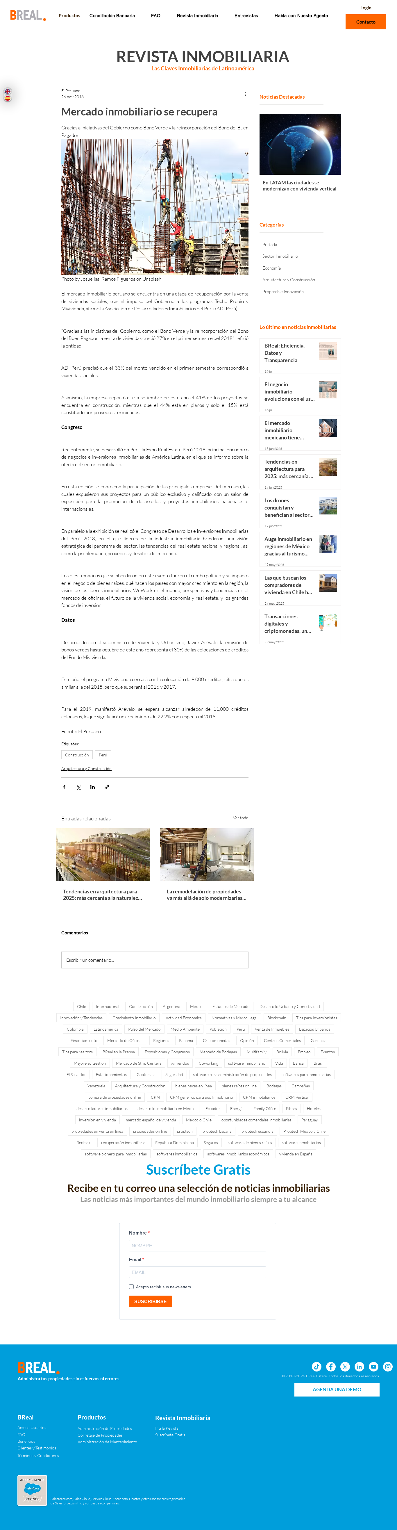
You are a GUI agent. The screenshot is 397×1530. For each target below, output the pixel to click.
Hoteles (314, 1108)
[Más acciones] (245, 93)
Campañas (301, 1085)
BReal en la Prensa (119, 1051)
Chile (81, 1006)
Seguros (211, 1142)
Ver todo (240, 817)
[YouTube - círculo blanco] (373, 1367)
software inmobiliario (246, 1063)
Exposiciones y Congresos (167, 1051)
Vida (279, 1063)
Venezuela (96, 1085)
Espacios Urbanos (314, 1029)
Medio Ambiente (185, 1029)
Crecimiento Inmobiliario (134, 1017)
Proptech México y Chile (304, 1131)
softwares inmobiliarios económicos (238, 1153)
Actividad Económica (184, 1017)
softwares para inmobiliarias (306, 1074)
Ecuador (212, 1108)
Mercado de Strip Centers (138, 1063)
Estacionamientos (111, 1074)
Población (218, 1029)
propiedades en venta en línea (97, 1131)
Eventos (328, 1051)
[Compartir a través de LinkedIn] (92, 787)
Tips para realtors (77, 1051)
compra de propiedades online (115, 1097)
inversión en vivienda (97, 1119)
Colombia (75, 1029)
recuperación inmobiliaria (123, 1142)
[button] (155, 15)
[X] (345, 1367)
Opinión (247, 1040)
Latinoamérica (106, 1029)
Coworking (208, 1063)
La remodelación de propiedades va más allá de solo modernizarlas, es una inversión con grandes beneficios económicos (205, 894)
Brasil (318, 1063)
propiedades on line (150, 1131)
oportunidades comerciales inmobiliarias (256, 1119)
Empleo (304, 1051)
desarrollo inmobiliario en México (166, 1108)
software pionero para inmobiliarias (116, 1153)
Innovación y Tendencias (81, 1017)
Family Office (264, 1108)
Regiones (161, 1040)
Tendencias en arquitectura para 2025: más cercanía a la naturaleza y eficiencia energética (102, 894)
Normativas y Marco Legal (234, 1017)
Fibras (291, 1108)
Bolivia (282, 1051)
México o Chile (199, 1119)
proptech (185, 1131)
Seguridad (174, 1074)
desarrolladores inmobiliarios (102, 1108)
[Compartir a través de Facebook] (64, 787)
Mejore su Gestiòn (90, 1063)
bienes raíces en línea (193, 1085)
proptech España (217, 1131)
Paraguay (309, 1119)
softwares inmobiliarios (177, 1153)
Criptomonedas (216, 1040)
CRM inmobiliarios (259, 1097)
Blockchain (276, 1017)
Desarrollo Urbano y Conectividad (290, 1006)
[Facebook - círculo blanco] (331, 1367)
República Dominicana (174, 1142)
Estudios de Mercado (231, 1006)
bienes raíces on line (239, 1085)
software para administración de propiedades (232, 1074)
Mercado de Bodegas (218, 1051)
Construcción (77, 754)
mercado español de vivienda (151, 1119)
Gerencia (318, 1040)
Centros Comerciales (282, 1040)
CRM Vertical (297, 1097)
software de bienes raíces (250, 1142)
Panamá (186, 1040)
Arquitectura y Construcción (86, 768)
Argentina (171, 1006)
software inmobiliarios (301, 1142)
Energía (237, 1108)
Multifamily (257, 1051)
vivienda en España (295, 1153)
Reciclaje (83, 1142)
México (196, 1006)
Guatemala (146, 1074)
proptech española (257, 1131)
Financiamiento (84, 1040)
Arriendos (180, 1063)
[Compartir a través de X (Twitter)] (78, 787)
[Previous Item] (269, 144)
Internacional (107, 1006)
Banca (298, 1063)
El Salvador (76, 1074)
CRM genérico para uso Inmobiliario (201, 1097)
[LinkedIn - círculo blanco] (359, 1367)
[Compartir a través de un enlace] (107, 787)
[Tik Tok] (316, 1367)
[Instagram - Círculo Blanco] (388, 1367)
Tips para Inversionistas (316, 1017)
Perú (103, 754)
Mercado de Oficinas (125, 1040)
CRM (155, 1097)
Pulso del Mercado (144, 1029)
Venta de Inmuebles (272, 1029)
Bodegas (274, 1085)
